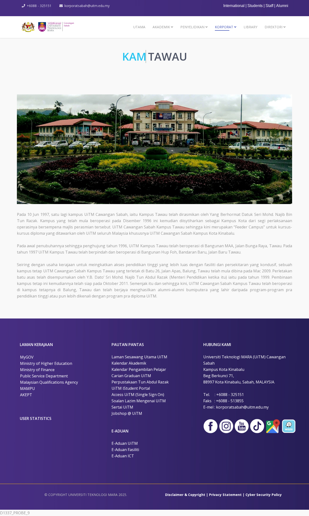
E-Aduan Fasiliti (125, 449)
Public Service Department (44, 376)
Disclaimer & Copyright (185, 494)
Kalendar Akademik (129, 363)
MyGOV (27, 357)
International (234, 6)
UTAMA (139, 27)
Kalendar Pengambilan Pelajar (139, 369)
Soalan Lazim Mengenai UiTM (139, 400)
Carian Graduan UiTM (131, 375)
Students (255, 6)
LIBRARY (250, 27)
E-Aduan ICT (123, 456)
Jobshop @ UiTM (127, 413)
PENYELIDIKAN (192, 27)
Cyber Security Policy (264, 494)
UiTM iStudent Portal (131, 388)
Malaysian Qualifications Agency (49, 382)
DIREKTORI (273, 27)
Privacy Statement (225, 494)
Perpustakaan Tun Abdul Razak (140, 382)
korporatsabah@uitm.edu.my (87, 5)
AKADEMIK (161, 27)
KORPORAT (224, 27)
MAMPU (27, 388)
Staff (270, 6)
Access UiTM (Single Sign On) (138, 394)
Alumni (282, 6)
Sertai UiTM (122, 407)
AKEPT (26, 394)
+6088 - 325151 (39, 5)
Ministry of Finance (37, 369)
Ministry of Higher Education (46, 363)
